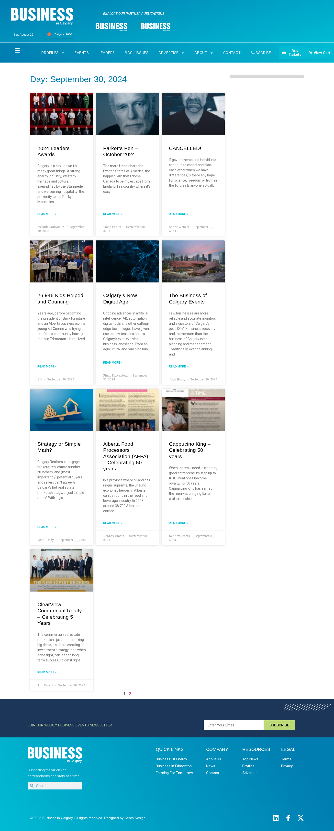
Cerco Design (134, 818)
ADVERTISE (168, 53)
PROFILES (50, 53)
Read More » (46, 214)
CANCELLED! (185, 148)
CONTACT (232, 53)
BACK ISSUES (137, 53)
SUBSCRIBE (261, 53)
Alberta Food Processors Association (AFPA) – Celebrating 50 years (125, 456)
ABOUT (200, 53)
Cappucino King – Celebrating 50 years (190, 450)
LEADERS (107, 53)
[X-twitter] (300, 818)
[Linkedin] (275, 818)
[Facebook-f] (288, 818)
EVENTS (82, 53)
